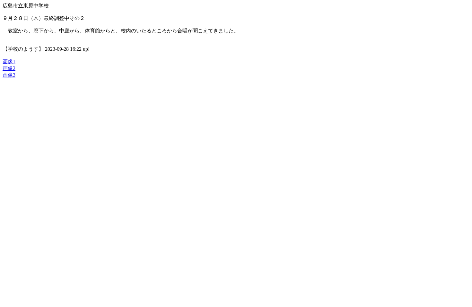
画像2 (9, 68)
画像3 (9, 75)
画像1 (9, 61)
